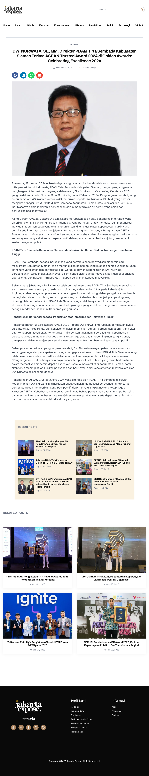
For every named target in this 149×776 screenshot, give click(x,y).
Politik (110, 25)
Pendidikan (95, 25)
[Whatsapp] (13, 727)
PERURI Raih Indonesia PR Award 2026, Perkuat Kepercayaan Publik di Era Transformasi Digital (112, 463)
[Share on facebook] (15, 75)
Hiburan (79, 25)
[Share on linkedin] (23, 75)
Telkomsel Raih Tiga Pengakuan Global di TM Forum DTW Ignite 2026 (37, 644)
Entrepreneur (62, 25)
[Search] (141, 9)
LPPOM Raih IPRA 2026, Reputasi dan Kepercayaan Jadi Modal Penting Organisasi (112, 444)
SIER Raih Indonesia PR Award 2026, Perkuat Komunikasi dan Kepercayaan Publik (112, 481)
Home (6, 25)
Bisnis (30, 25)
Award (18, 25)
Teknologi (124, 25)
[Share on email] (39, 75)
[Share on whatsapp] (31, 75)
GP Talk (139, 25)
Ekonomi (44, 25)
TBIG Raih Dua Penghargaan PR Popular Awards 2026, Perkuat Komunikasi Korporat (52, 444)
